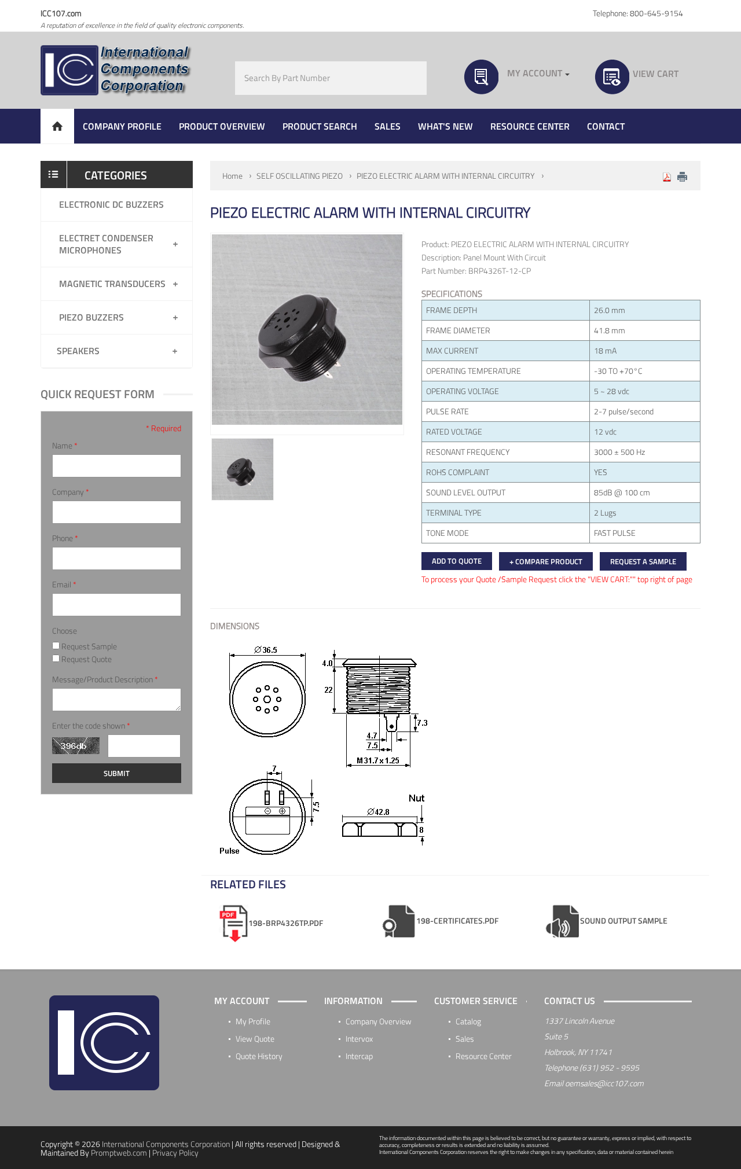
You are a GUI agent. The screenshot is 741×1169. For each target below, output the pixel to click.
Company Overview (379, 1021)
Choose (64, 631)
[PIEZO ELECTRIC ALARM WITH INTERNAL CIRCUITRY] (242, 469)
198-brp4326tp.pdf (285, 923)
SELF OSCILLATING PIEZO (299, 176)
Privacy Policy (175, 1152)
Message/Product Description (105, 679)
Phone (65, 538)
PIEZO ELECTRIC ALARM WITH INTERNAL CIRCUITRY (446, 176)
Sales (465, 1038)
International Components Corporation (166, 1144)
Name (65, 445)
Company (70, 492)
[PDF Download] (667, 176)
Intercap (359, 1056)
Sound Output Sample (623, 920)
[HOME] (57, 126)
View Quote (255, 1038)
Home (232, 176)
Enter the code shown (91, 725)
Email (64, 584)
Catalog (468, 1021)
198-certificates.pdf (457, 920)
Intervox (359, 1038)
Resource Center (484, 1056)
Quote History (259, 1056)
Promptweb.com (119, 1152)
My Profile (253, 1021)
